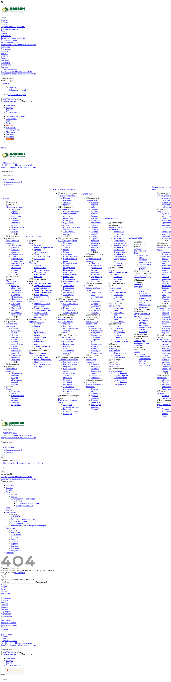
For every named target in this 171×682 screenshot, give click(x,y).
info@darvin (8, 99)
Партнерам (5, 611)
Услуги (14, 497)
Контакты (5, 609)
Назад (16, 494)
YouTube (9, 110)
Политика (5, 627)
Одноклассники (13, 112)
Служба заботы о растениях (28, 503)
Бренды (4, 591)
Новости (4, 600)
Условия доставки (8, 623)
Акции (4, 587)
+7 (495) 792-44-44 (9, 69)
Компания (15, 532)
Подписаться (41, 582)
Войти (4, 147)
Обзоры (4, 636)
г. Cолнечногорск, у (11, 101)
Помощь (4, 629)
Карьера (4, 607)
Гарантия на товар (9, 625)
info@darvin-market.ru (18, 74)
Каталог (4, 584)
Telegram (9, 108)
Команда (4, 602)
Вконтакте (10, 105)
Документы (6, 614)
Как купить (16, 517)
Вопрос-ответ (7, 634)
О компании (6, 598)
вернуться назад (8, 573)
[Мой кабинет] (2, 445)
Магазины (5, 620)
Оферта (4, 638)
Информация (6, 616)
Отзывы (4, 605)
